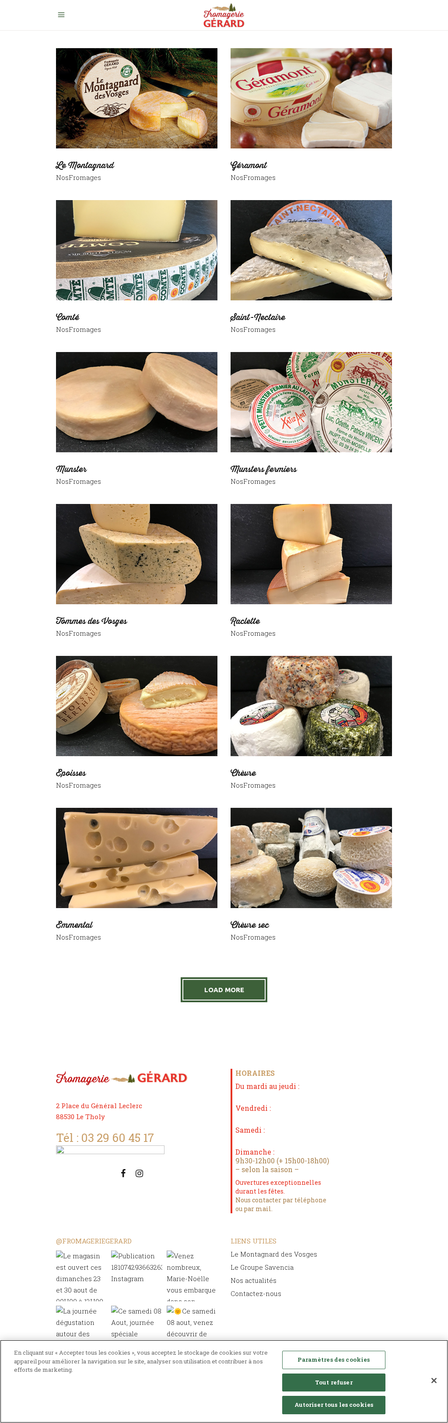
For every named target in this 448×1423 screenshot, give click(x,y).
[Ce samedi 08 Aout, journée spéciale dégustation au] (136, 1331)
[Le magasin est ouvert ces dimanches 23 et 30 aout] (81, 1275)
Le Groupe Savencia (262, 1267)
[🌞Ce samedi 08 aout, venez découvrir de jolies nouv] (192, 1331)
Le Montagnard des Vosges (274, 1254)
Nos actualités (253, 1280)
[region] (224, 1381)
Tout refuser (334, 1382)
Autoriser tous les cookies (333, 1405)
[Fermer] (434, 1380)
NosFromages (78, 177)
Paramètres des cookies (334, 1359)
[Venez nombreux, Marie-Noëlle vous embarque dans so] (192, 1275)
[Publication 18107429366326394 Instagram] (136, 1275)
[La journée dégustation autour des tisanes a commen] (81, 1331)
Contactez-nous (256, 1293)
